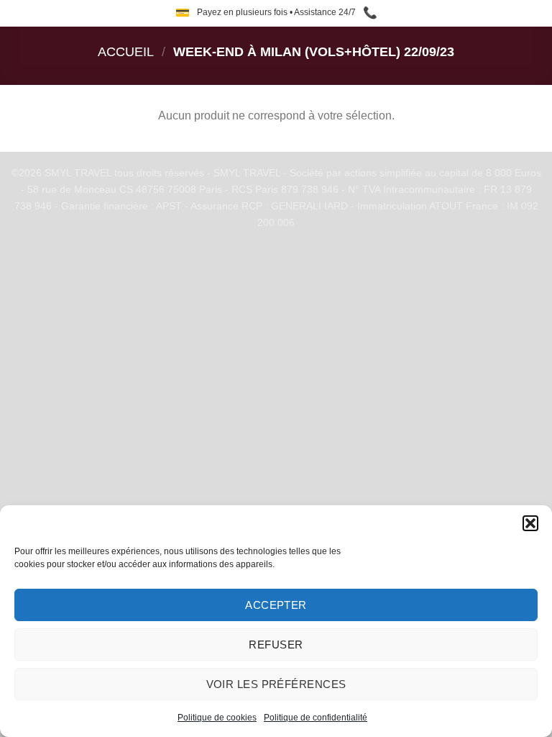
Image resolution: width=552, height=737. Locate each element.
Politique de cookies (217, 718)
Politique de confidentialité (315, 718)
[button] (530, 523)
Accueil (126, 51)
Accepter (276, 605)
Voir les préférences (276, 684)
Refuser (276, 644)
